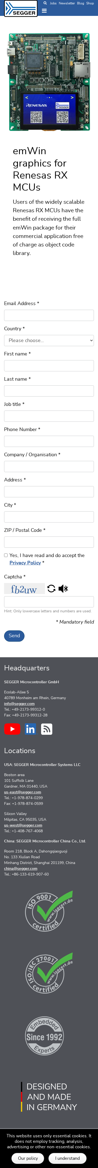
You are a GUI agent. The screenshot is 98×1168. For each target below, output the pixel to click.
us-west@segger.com (23, 825)
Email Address (21, 303)
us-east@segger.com (22, 792)
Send (14, 635)
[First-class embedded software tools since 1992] (49, 1034)
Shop (90, 3)
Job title (14, 404)
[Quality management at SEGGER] (49, 911)
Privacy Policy (25, 563)
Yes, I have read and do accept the (47, 559)
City (10, 505)
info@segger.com (19, 704)
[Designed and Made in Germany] (49, 1096)
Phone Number (22, 429)
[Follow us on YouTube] (12, 729)
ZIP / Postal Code (24, 530)
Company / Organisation (32, 454)
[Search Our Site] (45, 3)
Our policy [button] (28, 1158)
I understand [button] (67, 1158)
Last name (17, 379)
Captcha (15, 577)
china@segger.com (20, 869)
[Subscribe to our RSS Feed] (46, 729)
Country (14, 328)
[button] (51, 588)
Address (15, 480)
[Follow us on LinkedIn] (31, 729)
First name (17, 354)
